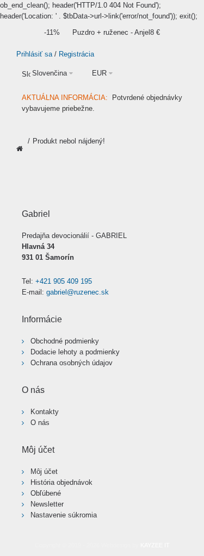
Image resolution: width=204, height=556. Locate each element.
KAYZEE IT (155, 545)
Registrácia (76, 54)
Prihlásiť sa (34, 54)
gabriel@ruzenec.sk (77, 292)
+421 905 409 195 (63, 281)
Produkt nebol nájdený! (69, 141)
